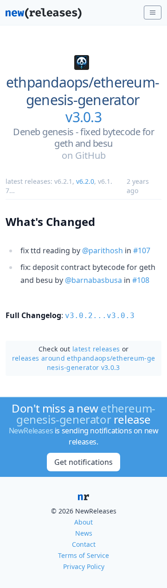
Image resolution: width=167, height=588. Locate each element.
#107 (141, 250)
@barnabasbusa (93, 280)
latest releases (96, 348)
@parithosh (102, 250)
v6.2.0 (85, 181)
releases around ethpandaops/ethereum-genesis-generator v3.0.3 (83, 363)
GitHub (90, 155)
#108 (140, 280)
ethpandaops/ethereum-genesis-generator (82, 91)
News (83, 533)
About (83, 522)
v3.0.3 (83, 117)
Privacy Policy (83, 566)
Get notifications (83, 462)
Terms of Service (83, 555)
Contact (84, 544)
